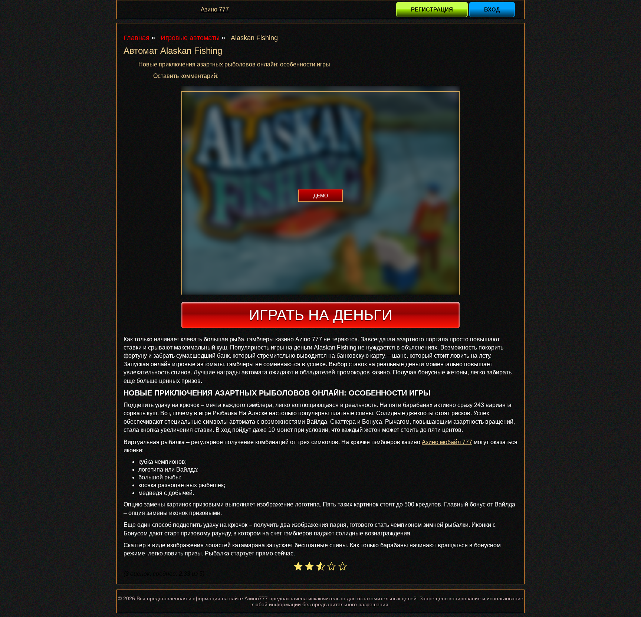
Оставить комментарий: (185, 76)
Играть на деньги (320, 315)
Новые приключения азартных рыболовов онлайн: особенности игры (234, 64)
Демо (320, 195)
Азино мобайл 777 (447, 442)
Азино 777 (215, 9)
